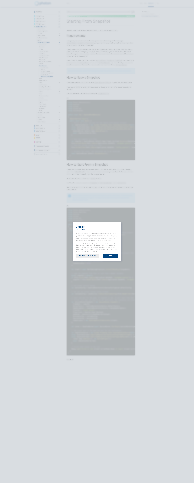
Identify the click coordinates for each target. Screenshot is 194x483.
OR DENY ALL (87, 255)
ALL (110, 255)
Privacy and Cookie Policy (104, 240)
